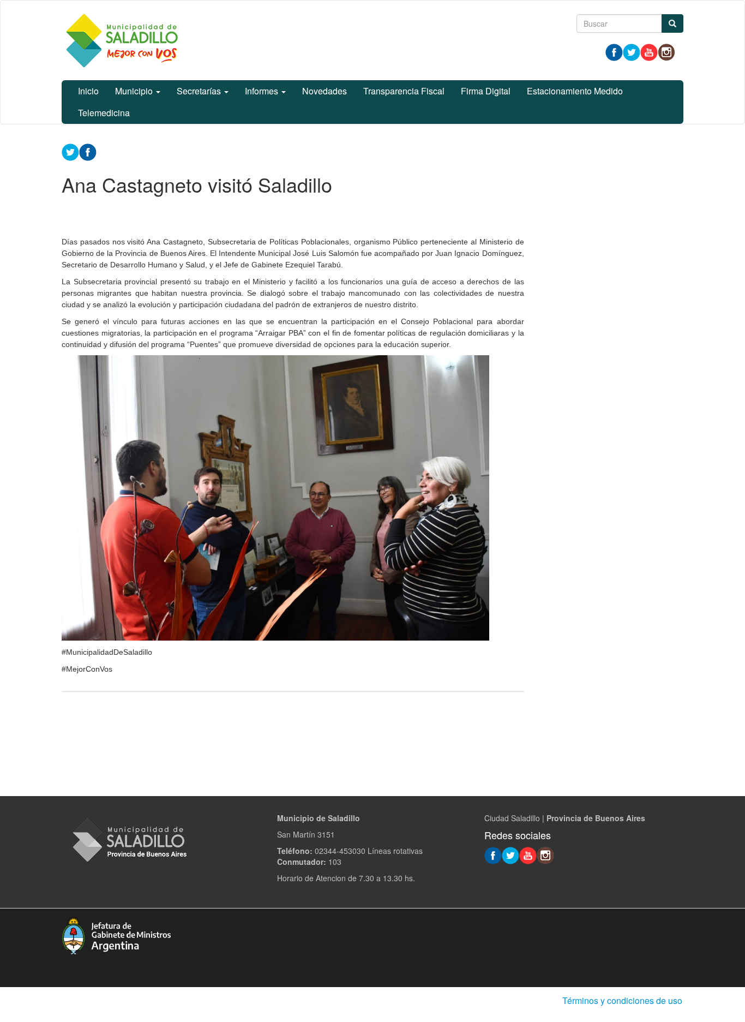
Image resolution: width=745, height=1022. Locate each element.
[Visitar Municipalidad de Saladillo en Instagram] (666, 51)
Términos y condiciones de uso (622, 1000)
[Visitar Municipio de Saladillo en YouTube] (649, 51)
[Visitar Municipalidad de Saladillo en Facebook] (614, 51)
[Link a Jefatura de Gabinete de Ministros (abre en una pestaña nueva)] (116, 934)
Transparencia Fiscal (403, 91)
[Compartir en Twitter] (70, 151)
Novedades (324, 91)
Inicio (88, 91)
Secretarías (200, 91)
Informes (262, 91)
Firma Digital (485, 91)
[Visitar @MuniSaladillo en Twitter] (631, 51)
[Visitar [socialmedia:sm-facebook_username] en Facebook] (88, 151)
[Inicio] (122, 40)
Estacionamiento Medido (575, 91)
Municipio (135, 91)
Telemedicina (104, 112)
